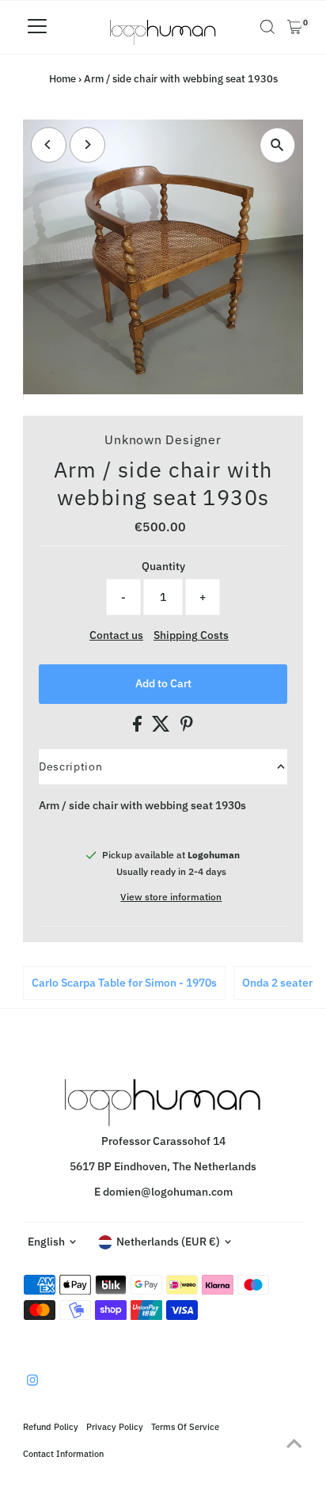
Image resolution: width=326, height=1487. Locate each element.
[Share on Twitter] (162, 728)
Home (62, 79)
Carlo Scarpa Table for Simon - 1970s (124, 982)
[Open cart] (294, 27)
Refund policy (50, 1426)
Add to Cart (163, 683)
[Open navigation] (37, 27)
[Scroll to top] (294, 1443)
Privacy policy (114, 1426)
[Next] (87, 144)
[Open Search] (267, 27)
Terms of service (185, 1426)
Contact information (63, 1453)
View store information (171, 897)
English (46, 1241)
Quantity (163, 566)
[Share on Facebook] (138, 728)
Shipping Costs (191, 635)
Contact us (116, 635)
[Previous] (48, 144)
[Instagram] (32, 1382)
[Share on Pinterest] (186, 728)
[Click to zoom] (277, 145)
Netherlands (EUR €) (168, 1241)
